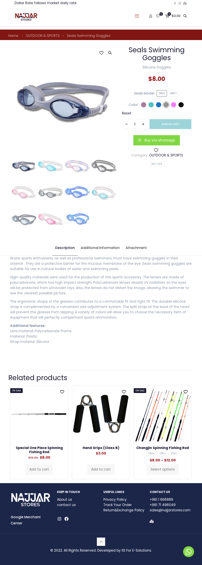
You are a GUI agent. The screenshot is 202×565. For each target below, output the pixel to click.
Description (65, 247)
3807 (173, 93)
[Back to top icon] (101, 542)
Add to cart (170, 124)
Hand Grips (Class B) (101, 447)
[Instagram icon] (179, 3)
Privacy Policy (115, 499)
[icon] (185, 3)
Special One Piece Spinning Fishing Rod (39, 449)
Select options (163, 469)
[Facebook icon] (174, 3)
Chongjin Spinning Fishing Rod (162, 447)
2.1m (174, 453)
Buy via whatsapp (160, 140)
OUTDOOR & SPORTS (43, 35)
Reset (126, 113)
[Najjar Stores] (26, 16)
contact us (66, 504)
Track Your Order (117, 504)
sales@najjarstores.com (170, 510)
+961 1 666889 (161, 499)
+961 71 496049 (163, 504)
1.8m (163, 453)
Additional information (100, 247)
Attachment (136, 247)
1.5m (151, 453)
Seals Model (144, 93)
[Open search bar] (185, 16)
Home (13, 35)
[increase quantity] (143, 124)
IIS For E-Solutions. (137, 550)
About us (64, 499)
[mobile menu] (137, 16)
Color (133, 104)
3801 (162, 93)
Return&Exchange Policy (123, 510)
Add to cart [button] (39, 469)
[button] (110, 53)
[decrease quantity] (126, 124)
